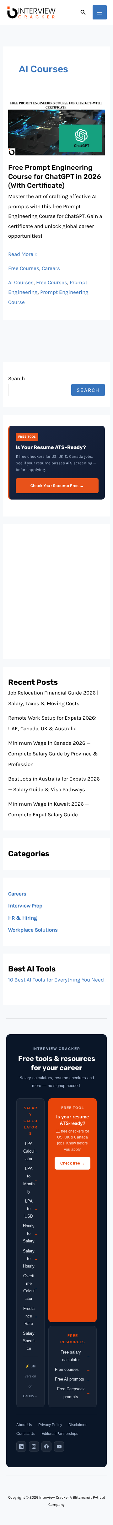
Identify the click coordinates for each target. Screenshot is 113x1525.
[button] (83, 12)
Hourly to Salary (30, 1233)
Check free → (72, 1163)
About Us (24, 1425)
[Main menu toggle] (100, 12)
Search (16, 378)
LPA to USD (31, 1209)
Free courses (72, 1369)
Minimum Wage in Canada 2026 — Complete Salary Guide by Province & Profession (53, 753)
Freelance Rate (30, 1316)
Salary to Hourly (30, 1258)
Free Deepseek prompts (73, 1393)
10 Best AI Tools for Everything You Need (56, 979)
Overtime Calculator (30, 1287)
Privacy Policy (50, 1425)
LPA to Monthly (30, 1179)
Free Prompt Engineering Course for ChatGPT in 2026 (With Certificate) (54, 176)
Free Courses (23, 268)
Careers (51, 268)
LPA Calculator (30, 1151)
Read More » (23, 253)
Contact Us (25, 1433)
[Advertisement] (56, 591)
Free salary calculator (75, 1356)
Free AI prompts (72, 1379)
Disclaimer (77, 1425)
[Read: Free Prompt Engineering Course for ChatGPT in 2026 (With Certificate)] (56, 127)
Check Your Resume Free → (57, 485)
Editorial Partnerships (59, 1433)
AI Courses (21, 282)
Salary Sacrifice (30, 1341)
